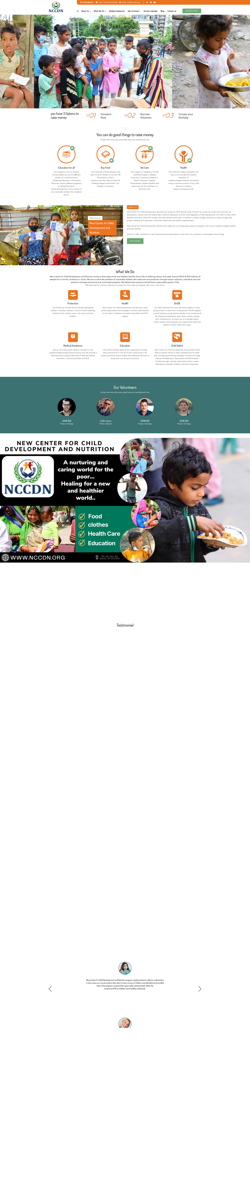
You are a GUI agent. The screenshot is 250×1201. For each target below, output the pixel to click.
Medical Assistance (117, 11)
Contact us (171, 11)
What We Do (99, 11)
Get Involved (133, 11)
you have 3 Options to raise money (65, 115)
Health (183, 167)
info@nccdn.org (133, 2)
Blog (162, 11)
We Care (144, 167)
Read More (135, 241)
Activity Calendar (150, 11)
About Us (85, 11)
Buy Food (105, 167)
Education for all (66, 167)
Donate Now (192, 11)
